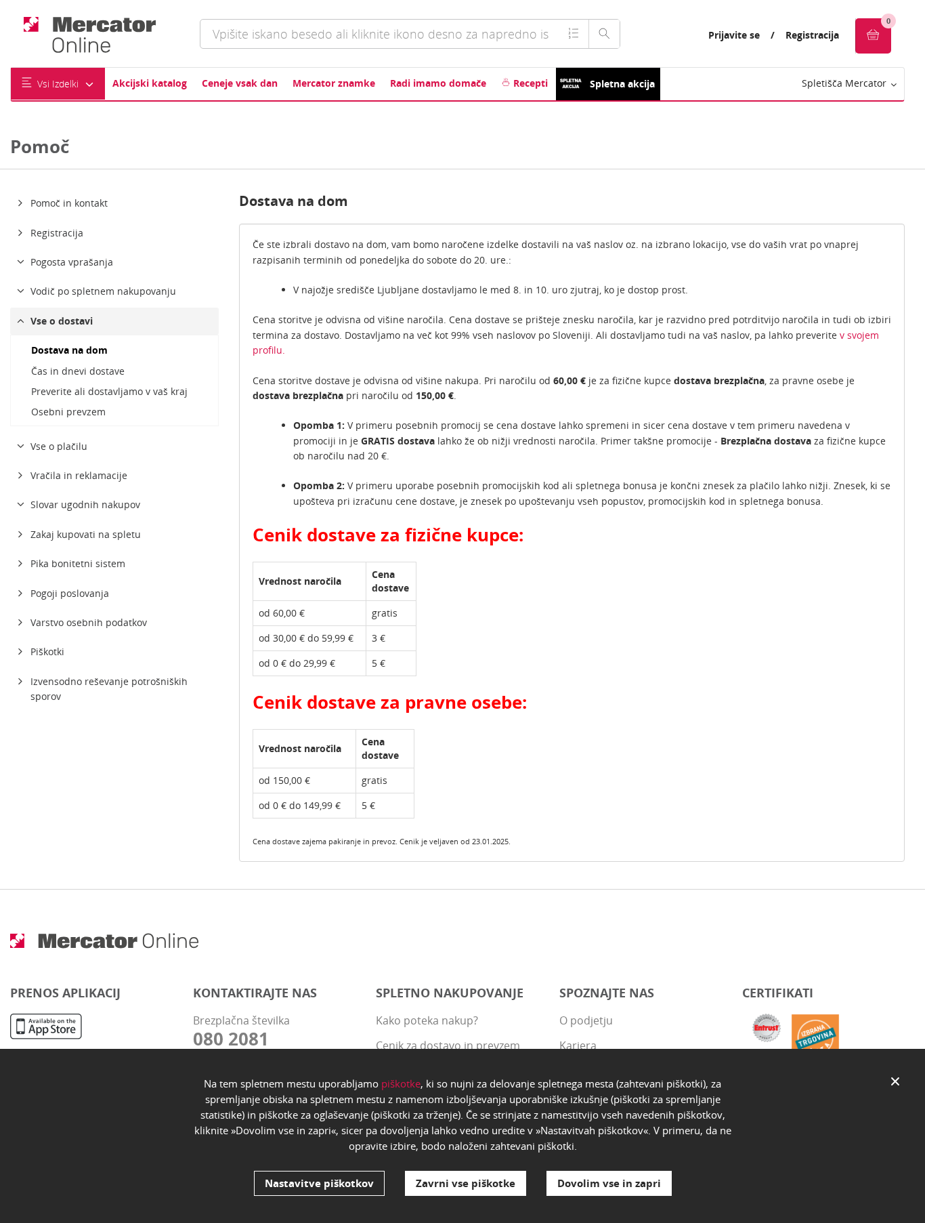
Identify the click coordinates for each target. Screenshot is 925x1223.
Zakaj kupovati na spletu (85, 534)
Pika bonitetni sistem (77, 563)
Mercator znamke (334, 83)
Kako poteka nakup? (427, 1020)
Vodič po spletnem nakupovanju (103, 291)
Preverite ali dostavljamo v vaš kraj (109, 391)
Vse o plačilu (58, 446)
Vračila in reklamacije (78, 475)
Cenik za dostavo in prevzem (448, 1045)
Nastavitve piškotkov (319, 1183)
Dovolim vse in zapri (609, 1183)
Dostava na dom (69, 350)
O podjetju (586, 1020)
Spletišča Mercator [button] (845, 83)
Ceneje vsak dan (240, 83)
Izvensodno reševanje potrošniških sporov (109, 689)
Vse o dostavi (61, 320)
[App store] (46, 1028)
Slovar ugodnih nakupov (85, 504)
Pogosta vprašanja (71, 261)
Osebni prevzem (68, 411)
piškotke (401, 1083)
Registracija (812, 34)
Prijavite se (734, 34)
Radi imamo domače (438, 83)
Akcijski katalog (149, 83)
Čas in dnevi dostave (78, 371)
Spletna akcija (622, 83)
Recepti (529, 83)
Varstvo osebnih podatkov (88, 622)
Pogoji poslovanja (69, 593)
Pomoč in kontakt (69, 202)
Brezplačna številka (241, 1031)
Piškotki (47, 651)
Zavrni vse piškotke (465, 1183)
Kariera (578, 1045)
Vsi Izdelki (58, 83)
